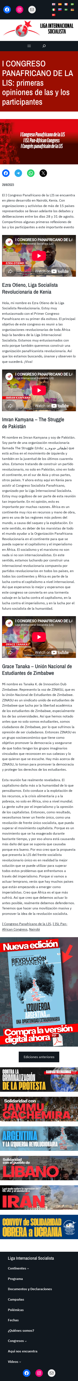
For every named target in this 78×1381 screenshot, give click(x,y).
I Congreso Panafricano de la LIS (26, 924)
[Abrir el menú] (29, 45)
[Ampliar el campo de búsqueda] (44, 46)
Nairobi (34, 929)
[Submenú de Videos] (20, 1362)
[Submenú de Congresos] (26, 1341)
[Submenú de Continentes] (28, 1268)
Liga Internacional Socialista (31, 1258)
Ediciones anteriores (39, 1057)
